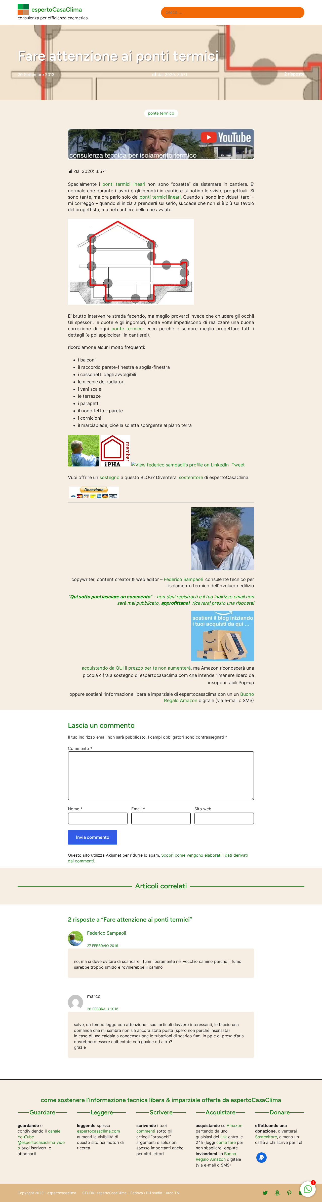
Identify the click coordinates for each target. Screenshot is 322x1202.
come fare (226, 1142)
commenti (145, 1131)
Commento (80, 748)
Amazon (234, 1125)
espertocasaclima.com (98, 1131)
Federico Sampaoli (183, 579)
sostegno (109, 477)
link (223, 1136)
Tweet (238, 464)
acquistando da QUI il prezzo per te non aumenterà (136, 668)
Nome (75, 808)
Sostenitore (266, 1136)
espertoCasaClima (56, 9)
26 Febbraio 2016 (102, 1009)
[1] (308, 1191)
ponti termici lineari (123, 184)
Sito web (202, 808)
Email (138, 808)
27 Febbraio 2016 (102, 945)
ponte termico (161, 113)
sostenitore (191, 477)
